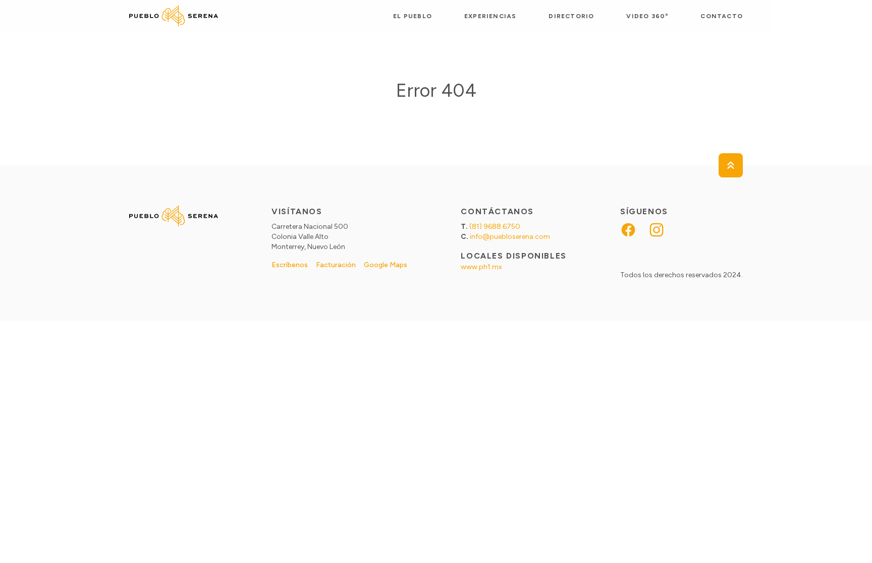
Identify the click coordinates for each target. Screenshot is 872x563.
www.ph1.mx (481, 267)
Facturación (336, 265)
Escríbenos (289, 265)
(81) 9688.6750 (494, 226)
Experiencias (490, 16)
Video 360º (647, 16)
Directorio (571, 16)
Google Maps (385, 265)
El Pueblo (412, 16)
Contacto (721, 16)
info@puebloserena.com (510, 236)
